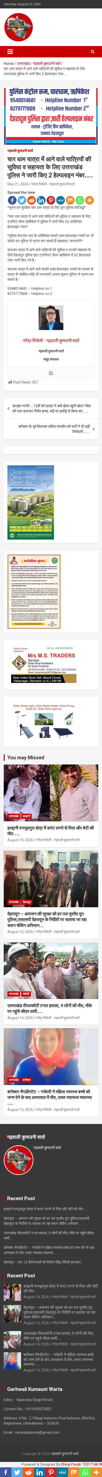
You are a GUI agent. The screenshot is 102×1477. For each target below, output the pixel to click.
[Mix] (70, 200)
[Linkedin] (41, 200)
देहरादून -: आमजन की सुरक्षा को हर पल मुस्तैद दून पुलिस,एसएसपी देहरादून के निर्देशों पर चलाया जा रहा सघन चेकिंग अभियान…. (47, 919)
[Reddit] (31, 200)
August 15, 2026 (20, 932)
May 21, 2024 (17, 184)
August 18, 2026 (20, 840)
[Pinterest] (51, 200)
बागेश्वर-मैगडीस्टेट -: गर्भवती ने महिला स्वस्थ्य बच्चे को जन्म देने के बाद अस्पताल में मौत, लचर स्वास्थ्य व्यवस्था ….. (49, 1097)
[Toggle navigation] (10, 51)
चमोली (26, 994)
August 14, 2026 (20, 1018)
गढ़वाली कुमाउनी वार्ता (20, 151)
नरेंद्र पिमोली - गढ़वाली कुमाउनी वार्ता (53, 184)
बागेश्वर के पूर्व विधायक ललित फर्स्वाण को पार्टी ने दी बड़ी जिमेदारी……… (54, 429)
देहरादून (27, 902)
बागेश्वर (26, 1080)
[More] (89, 200)
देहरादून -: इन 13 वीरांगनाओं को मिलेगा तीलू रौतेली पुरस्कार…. (44, 1262)
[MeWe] (60, 200)
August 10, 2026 (20, 1110)
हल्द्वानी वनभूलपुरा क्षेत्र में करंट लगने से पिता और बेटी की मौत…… (45, 1209)
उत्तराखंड (14, 816)
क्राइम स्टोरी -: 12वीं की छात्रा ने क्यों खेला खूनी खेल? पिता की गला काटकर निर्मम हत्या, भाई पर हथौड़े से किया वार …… (51, 408)
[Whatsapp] (80, 200)
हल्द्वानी (26, 816)
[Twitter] (22, 200)
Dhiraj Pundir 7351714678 (81, 1464)
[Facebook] (12, 200)
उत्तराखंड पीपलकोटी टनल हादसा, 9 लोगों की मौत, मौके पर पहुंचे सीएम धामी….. (59, 1335)
